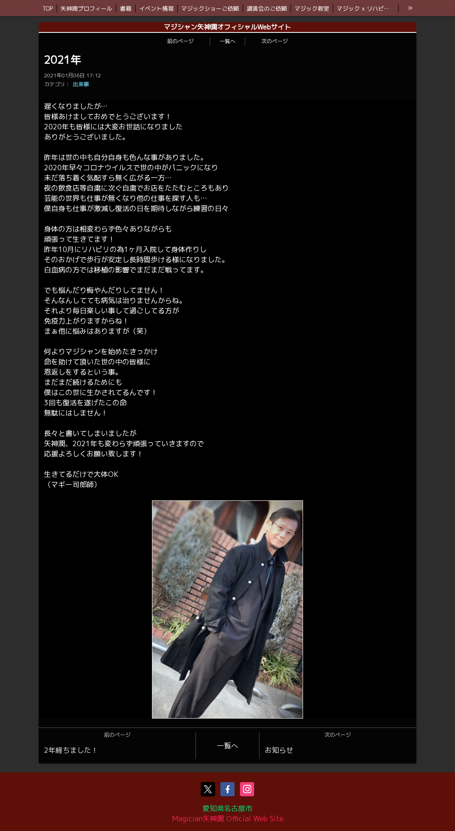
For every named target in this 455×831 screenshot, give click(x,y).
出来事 (81, 84)
